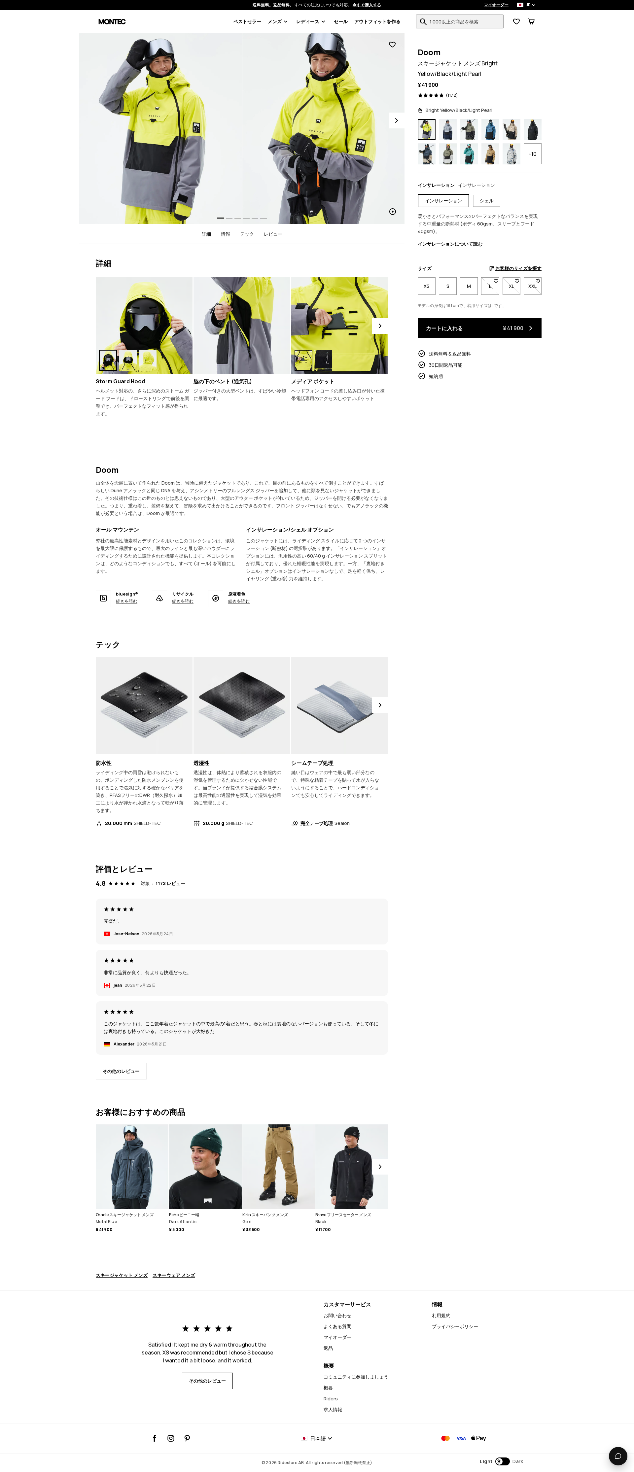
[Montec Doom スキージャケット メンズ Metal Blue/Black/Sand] (427, 154)
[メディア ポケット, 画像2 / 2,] (323, 360)
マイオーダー (496, 5)
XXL (535, 286)
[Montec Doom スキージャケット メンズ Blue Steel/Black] (490, 129)
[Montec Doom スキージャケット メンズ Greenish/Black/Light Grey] (448, 154)
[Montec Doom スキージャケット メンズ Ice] (511, 154)
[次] (380, 326)
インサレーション (443, 200)
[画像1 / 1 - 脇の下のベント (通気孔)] (242, 325)
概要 (328, 1388)
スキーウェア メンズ (174, 1275)
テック (247, 234)
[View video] (323, 128)
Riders (331, 1398)
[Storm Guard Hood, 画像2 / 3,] (128, 360)
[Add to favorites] (392, 44)
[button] (501, 1461)
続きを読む (126, 601)
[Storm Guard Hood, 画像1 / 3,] (108, 360)
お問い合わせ (337, 1315)
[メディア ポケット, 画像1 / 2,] (303, 360)
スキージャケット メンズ (122, 1275)
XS (427, 286)
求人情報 (333, 1409)
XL (514, 286)
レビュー (273, 234)
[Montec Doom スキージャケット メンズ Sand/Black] (511, 129)
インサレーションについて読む (450, 244)
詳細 (206, 234)
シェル (487, 200)
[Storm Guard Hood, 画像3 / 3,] (148, 360)
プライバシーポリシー (455, 1326)
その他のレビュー (121, 1071)
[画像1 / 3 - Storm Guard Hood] (144, 325)
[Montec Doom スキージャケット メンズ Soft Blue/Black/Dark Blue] (448, 129)
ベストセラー (247, 21)
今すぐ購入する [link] (367, 5)
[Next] (397, 120)
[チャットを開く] (618, 1456)
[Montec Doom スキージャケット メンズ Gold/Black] (490, 154)
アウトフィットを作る (377, 21)
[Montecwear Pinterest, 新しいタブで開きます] (187, 1438)
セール (341, 21)
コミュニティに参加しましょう (356, 1377)
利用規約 (441, 1315)
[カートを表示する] (531, 21)
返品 (328, 1348)
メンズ (275, 21)
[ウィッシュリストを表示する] (516, 21)
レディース (307, 21)
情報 (225, 234)
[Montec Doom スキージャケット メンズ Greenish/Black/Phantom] (469, 129)
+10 (532, 153)
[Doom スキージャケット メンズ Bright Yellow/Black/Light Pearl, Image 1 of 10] (160, 128)
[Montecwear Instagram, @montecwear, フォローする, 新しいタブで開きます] (171, 1438)
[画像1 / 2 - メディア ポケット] (339, 325)
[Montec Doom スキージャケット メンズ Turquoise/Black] (469, 154)
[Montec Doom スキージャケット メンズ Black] (533, 129)
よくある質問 (337, 1326)
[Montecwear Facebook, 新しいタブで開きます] (154, 1438)
